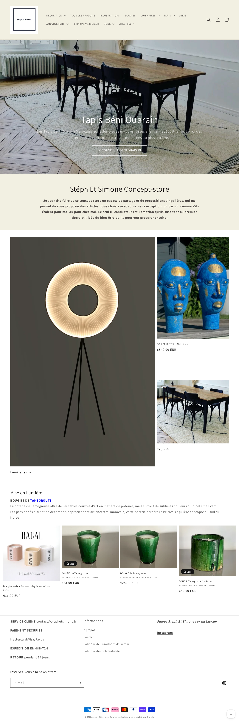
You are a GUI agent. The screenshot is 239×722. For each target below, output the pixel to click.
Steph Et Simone (100, 717)
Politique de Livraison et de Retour (106, 644)
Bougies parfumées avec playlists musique (26, 586)
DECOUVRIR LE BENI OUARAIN (119, 150)
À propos (89, 630)
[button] (56, 15)
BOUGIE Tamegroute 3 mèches (195, 581)
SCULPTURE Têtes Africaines (172, 344)
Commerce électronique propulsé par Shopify (132, 717)
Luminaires (18, 472)
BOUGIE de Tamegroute (75, 573)
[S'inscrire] (79, 683)
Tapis (161, 449)
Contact (89, 637)
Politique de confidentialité (102, 651)
